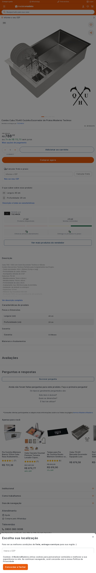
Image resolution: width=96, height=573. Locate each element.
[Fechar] (93, 537)
